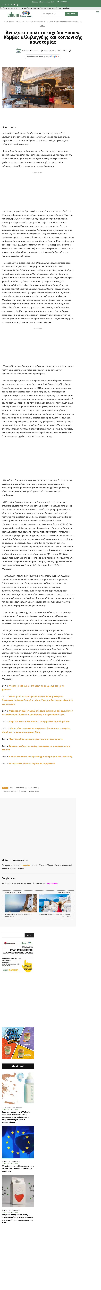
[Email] (68, 803)
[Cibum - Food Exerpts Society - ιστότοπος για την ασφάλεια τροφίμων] (20, 14)
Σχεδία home (34, 791)
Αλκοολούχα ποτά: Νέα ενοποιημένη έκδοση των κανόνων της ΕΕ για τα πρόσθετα (18, 1168)
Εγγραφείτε (24, 865)
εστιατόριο (20, 788)
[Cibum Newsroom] (19, 50)
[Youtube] (14, 5)
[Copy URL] (91, 803)
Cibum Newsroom (31, 51)
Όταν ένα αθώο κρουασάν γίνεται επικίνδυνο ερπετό (36, 739)
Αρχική (7, 21)
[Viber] (83, 803)
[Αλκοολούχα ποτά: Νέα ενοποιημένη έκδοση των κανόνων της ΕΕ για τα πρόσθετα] (18, 1142)
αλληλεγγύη (32, 788)
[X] (30, 803)
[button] (93, 13)
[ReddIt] (61, 803)
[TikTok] (11, 5)
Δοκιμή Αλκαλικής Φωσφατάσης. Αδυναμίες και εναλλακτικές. (41, 756)
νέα (11, 788)
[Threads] (17, 5)
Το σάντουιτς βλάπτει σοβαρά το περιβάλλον (32, 763)
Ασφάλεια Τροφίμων (11, 1162)
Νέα (12, 21)
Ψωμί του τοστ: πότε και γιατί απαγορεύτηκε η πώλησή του (39, 721)
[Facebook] (2, 5)
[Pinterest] (38, 803)
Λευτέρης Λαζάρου (10, 791)
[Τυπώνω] (76, 803)
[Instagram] (5, 5)
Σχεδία (23, 791)
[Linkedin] (8, 5)
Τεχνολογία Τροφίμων (12, 1107)
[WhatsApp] (45, 803)
